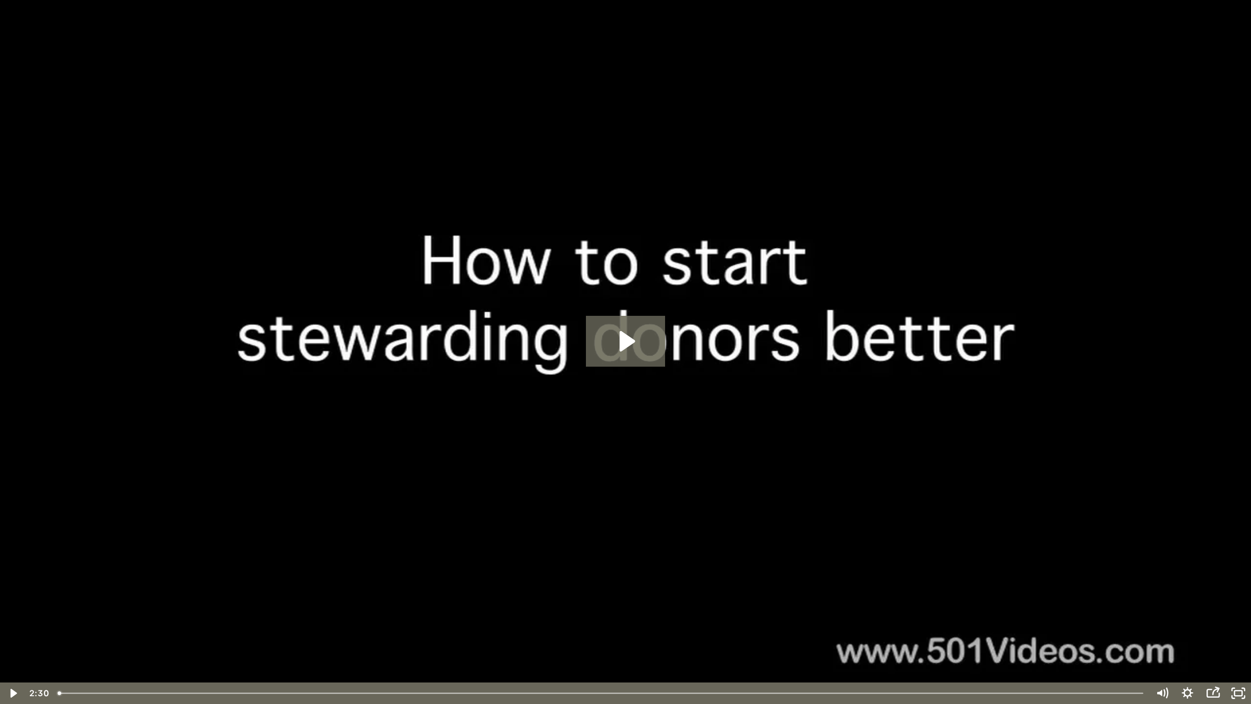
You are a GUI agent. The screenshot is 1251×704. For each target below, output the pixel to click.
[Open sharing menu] (1213, 693)
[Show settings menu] (1187, 693)
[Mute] (1162, 693)
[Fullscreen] (1238, 693)
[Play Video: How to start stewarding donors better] (626, 341)
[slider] (601, 693)
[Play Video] (12, 693)
